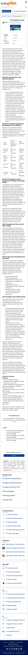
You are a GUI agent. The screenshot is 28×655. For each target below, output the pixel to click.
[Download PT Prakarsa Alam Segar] (3, 533)
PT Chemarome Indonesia (13, 572)
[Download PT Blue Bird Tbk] (3, 627)
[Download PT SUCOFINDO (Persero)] (3, 631)
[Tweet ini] (13, 29)
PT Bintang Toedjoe (8, 491)
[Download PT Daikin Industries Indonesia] (3, 518)
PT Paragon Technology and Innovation (16, 529)
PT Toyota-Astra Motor (12, 514)
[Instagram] (12, 649)
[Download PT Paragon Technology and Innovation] (3, 529)
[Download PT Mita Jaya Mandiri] (3, 609)
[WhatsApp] (17, 29)
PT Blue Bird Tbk (7, 500)
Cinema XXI (9, 635)
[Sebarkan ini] (11, 29)
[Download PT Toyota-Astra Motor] (3, 514)
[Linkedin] (14, 649)
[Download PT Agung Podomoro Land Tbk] (3, 623)
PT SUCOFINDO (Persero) (12, 631)
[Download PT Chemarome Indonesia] (3, 571)
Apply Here (15, 26)
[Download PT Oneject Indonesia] (3, 522)
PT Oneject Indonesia (11, 522)
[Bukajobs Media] (9, 3)
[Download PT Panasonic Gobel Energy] (3, 525)
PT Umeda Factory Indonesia (13, 583)
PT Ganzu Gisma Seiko (12, 568)
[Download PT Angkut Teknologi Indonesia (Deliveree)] (3, 597)
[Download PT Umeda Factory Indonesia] (3, 583)
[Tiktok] (19, 649)
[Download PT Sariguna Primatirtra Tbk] (3, 601)
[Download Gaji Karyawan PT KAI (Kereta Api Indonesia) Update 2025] (3, 544)
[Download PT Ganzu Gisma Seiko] (3, 568)
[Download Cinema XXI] (3, 635)
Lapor (14, 440)
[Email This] (20, 29)
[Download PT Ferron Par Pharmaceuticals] (3, 575)
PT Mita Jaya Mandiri (8, 495)
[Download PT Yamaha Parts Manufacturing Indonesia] (3, 594)
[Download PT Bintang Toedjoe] (3, 605)
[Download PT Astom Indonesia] (3, 579)
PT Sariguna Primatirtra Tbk (11, 487)
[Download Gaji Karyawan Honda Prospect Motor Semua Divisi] (3, 551)
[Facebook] (7, 649)
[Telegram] (15, 29)
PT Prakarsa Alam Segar (12, 533)
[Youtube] (17, 649)
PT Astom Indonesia (11, 579)
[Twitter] (9, 649)
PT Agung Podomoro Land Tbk (14, 624)
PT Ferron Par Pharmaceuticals (14, 575)
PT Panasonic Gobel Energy (13, 526)
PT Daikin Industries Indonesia (14, 518)
